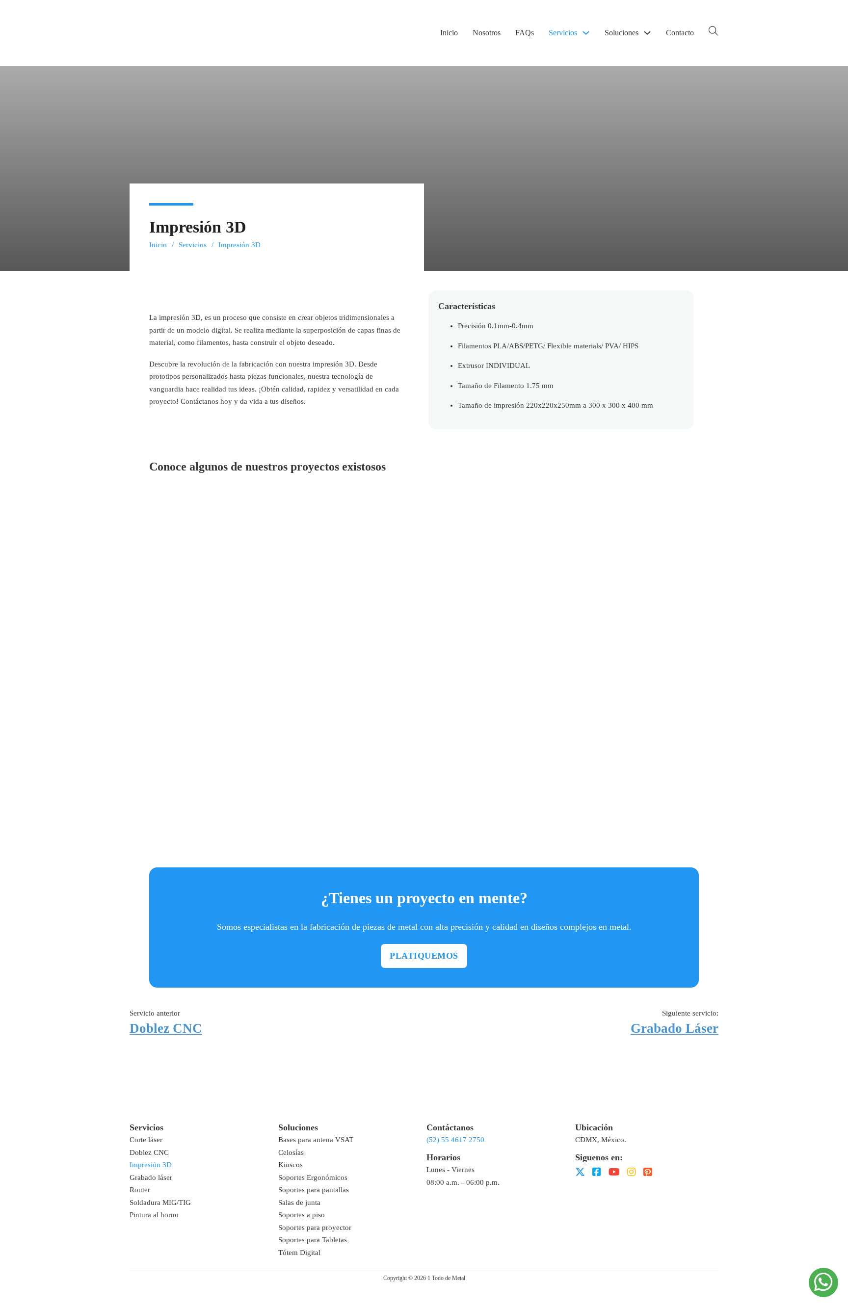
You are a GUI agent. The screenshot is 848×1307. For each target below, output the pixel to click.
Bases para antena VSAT (315, 1140)
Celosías (291, 1152)
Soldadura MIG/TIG (160, 1202)
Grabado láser (151, 1177)
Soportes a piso (301, 1215)
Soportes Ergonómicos (312, 1177)
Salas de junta (299, 1202)
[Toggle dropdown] (586, 33)
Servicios (563, 32)
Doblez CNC (166, 1028)
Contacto (680, 32)
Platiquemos (424, 956)
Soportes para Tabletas (312, 1240)
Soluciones (621, 32)
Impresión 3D (151, 1165)
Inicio (449, 32)
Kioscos (290, 1165)
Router (140, 1190)
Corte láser (146, 1140)
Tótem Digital (299, 1252)
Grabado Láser (674, 1028)
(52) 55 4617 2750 (455, 1140)
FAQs (524, 32)
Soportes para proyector (314, 1227)
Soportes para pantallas (313, 1190)
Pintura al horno (154, 1215)
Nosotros (487, 32)
